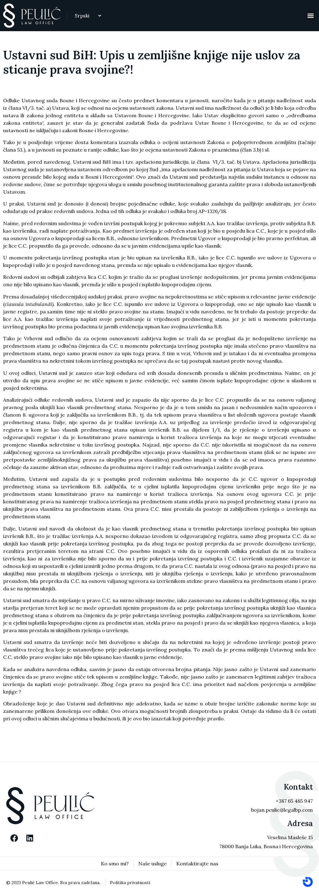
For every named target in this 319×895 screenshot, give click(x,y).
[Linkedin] (29, 838)
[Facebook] (14, 838)
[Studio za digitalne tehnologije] (308, 882)
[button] (311, 16)
